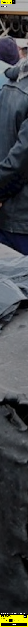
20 (10, 620)
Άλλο (24, 620)
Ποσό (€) (3, 618)
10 (6, 620)
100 (19, 620)
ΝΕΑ (2, 6)
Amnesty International (6, 2)
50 (14, 620)
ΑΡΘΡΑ (5, 6)
